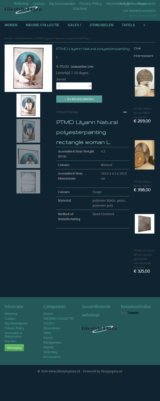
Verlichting (50, 352)
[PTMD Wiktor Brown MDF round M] (144, 82)
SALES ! (74, 25)
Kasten (48, 337)
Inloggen (126, 4)
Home (8, 38)
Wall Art (48, 347)
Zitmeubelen (101, 25)
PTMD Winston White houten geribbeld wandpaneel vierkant (144, 259)
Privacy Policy (90, 4)
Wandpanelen (23, 38)
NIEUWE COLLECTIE (42, 25)
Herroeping (14, 348)
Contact (39, 4)
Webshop (21, 4)
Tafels (128, 25)
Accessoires (51, 357)
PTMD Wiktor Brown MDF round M (143, 112)
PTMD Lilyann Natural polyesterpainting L (63, 38)
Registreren (146, 4)
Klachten (80, 9)
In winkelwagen (80, 99)
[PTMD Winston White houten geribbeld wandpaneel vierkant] (144, 223)
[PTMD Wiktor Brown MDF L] (144, 155)
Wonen (11, 25)
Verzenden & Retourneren (13, 334)
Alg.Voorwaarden (62, 4)
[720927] (28, 68)
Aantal (61, 79)
